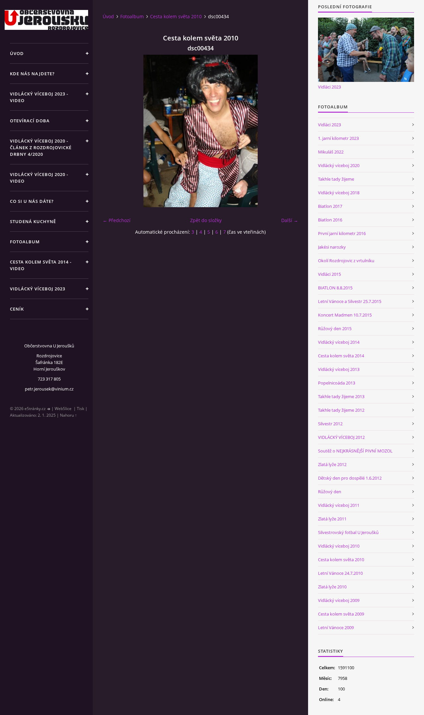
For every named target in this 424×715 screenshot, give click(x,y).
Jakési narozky (332, 247)
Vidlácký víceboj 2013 (338, 369)
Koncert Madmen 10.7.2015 (345, 315)
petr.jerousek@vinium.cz (49, 389)
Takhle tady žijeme (336, 179)
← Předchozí (117, 220)
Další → (289, 220)
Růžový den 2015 (334, 328)
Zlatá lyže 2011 (332, 519)
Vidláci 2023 (329, 87)
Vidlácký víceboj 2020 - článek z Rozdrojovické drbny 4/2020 (41, 147)
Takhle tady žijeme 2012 (341, 410)
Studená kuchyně (33, 221)
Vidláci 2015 (329, 274)
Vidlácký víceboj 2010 (338, 546)
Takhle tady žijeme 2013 (341, 396)
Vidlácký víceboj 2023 (37, 289)
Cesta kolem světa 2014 (341, 356)
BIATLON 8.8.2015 (335, 288)
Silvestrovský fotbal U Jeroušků (348, 532)
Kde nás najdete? (32, 74)
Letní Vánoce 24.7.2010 (340, 573)
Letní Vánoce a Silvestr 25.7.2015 (349, 301)
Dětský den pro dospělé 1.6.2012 (350, 478)
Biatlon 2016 (330, 220)
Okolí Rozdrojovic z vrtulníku (346, 261)
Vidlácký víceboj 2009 (338, 600)
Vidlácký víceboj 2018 (338, 193)
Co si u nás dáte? (32, 201)
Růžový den (329, 492)
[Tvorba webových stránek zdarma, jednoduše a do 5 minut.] (49, 409)
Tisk (80, 408)
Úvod (17, 53)
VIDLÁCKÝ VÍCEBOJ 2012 (341, 437)
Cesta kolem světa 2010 (176, 16)
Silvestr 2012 (330, 424)
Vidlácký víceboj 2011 (338, 505)
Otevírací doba (30, 121)
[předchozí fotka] (113, 131)
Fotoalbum (25, 242)
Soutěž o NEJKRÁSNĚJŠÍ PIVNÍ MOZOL (355, 451)
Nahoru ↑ (68, 415)
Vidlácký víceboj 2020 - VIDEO (39, 177)
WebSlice (63, 408)
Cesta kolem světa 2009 (341, 614)
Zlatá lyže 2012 (332, 464)
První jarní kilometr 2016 (342, 233)
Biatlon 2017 (330, 206)
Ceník (17, 309)
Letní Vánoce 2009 (336, 627)
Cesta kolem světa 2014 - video (41, 265)
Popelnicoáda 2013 (336, 383)
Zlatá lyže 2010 (332, 587)
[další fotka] (287, 131)
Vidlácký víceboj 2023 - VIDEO (39, 97)
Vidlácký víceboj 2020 (338, 165)
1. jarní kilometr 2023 (338, 138)
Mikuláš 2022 (331, 152)
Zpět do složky (206, 220)
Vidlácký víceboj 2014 (338, 342)
